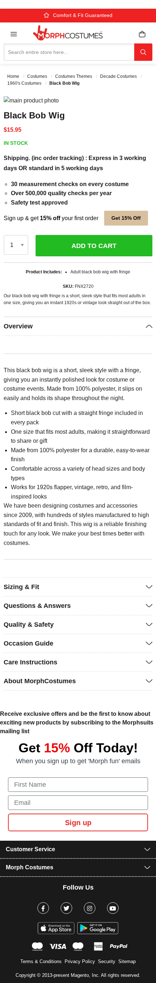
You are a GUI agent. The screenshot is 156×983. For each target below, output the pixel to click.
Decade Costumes (119, 76)
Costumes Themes (74, 76)
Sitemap (127, 961)
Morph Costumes (29, 867)
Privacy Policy (80, 961)
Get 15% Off (126, 218)
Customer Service (30, 849)
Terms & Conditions (41, 961)
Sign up (78, 823)
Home (13, 76)
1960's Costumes (24, 83)
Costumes (37, 76)
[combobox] (69, 52)
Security (106, 961)
